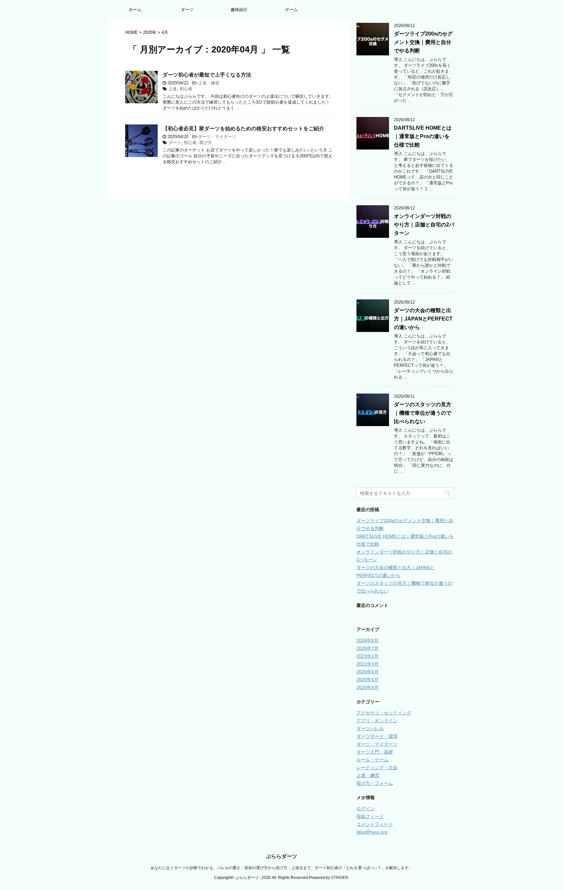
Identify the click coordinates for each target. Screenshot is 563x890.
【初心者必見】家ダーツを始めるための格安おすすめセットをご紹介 (243, 128)
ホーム (135, 9)
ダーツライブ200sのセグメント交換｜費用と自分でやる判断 (423, 42)
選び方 (205, 142)
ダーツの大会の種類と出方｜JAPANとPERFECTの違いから (423, 319)
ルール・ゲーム (372, 759)
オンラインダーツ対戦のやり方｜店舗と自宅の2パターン (424, 224)
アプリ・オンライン (376, 720)
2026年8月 (367, 640)
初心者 (186, 88)
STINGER (339, 877)
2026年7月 (367, 648)
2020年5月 (367, 679)
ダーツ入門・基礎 (374, 751)
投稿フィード (370, 816)
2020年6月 (367, 671)
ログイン (365, 808)
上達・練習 (208, 82)
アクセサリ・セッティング (383, 712)
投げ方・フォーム (374, 783)
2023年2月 (367, 656)
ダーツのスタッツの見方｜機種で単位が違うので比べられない (422, 413)
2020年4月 (367, 687)
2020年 (149, 32)
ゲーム (291, 9)
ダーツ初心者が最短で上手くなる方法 (207, 75)
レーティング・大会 (376, 767)
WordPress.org (371, 832)
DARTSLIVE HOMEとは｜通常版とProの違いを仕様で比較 (423, 136)
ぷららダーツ (281, 856)
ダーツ (187, 9)
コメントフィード (374, 824)
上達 (172, 88)
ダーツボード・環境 (376, 736)
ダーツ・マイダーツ (217, 136)
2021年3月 (367, 664)
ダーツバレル (370, 728)
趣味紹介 (239, 9)
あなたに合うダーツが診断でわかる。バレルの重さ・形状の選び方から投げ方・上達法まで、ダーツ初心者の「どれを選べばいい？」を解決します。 (281, 868)
